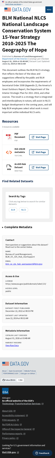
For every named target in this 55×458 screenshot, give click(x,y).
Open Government (15, 371)
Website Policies (30, 371)
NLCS (23, 210)
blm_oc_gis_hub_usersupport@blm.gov (23, 264)
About (4, 371)
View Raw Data (12, 345)
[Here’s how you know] (27, 3)
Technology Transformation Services (21, 403)
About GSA (7, 410)
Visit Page (41, 137)
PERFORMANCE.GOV (10, 373)
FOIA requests (9, 420)
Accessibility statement (13, 415)
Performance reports (12, 433)
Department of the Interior (14, 58)
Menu (49, 9)
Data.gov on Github (28, 373)
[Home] (17, 9)
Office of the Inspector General (17, 429)
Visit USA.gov (9, 452)
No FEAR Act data (10, 424)
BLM (13, 210)
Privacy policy (9, 438)
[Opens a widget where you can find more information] (42, 453)
